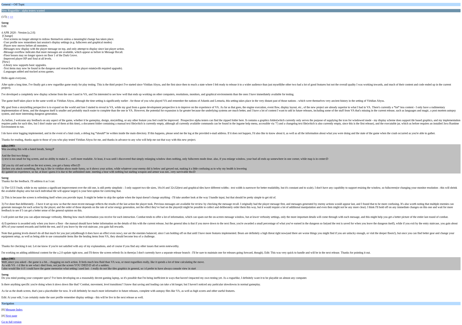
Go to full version (11, 321)
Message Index (14, 309)
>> (11, 16)
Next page (11, 315)
